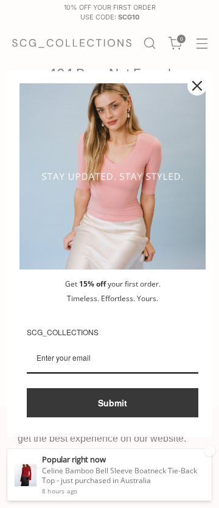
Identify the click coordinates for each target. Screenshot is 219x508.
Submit (112, 403)
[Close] (197, 85)
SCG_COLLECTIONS (63, 332)
